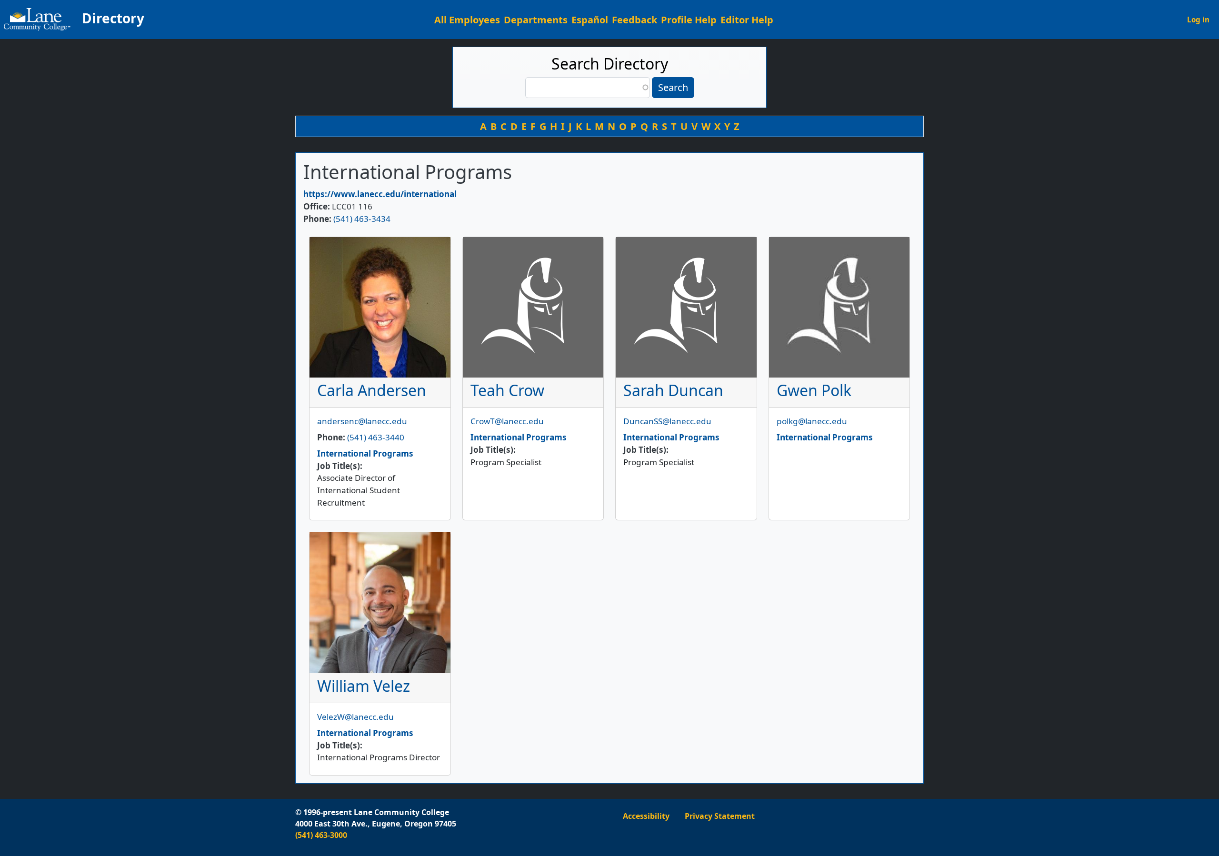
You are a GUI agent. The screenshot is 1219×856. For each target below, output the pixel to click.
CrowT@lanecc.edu (507, 421)
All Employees (467, 19)
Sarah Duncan (673, 390)
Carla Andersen (371, 390)
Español (589, 19)
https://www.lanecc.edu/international (380, 194)
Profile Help (689, 19)
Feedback (634, 19)
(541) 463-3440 (375, 437)
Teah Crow (507, 390)
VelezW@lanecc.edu (355, 716)
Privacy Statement (720, 816)
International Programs (365, 453)
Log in (1198, 19)
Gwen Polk (814, 390)
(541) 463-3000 (321, 835)
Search (673, 87)
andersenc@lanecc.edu (362, 421)
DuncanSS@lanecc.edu (667, 421)
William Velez (363, 686)
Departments (536, 19)
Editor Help (746, 19)
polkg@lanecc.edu (812, 421)
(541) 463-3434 (361, 218)
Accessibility (646, 816)
